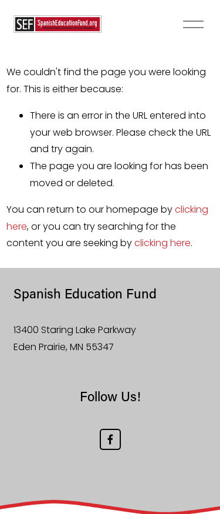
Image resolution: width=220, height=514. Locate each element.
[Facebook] (110, 439)
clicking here (162, 243)
